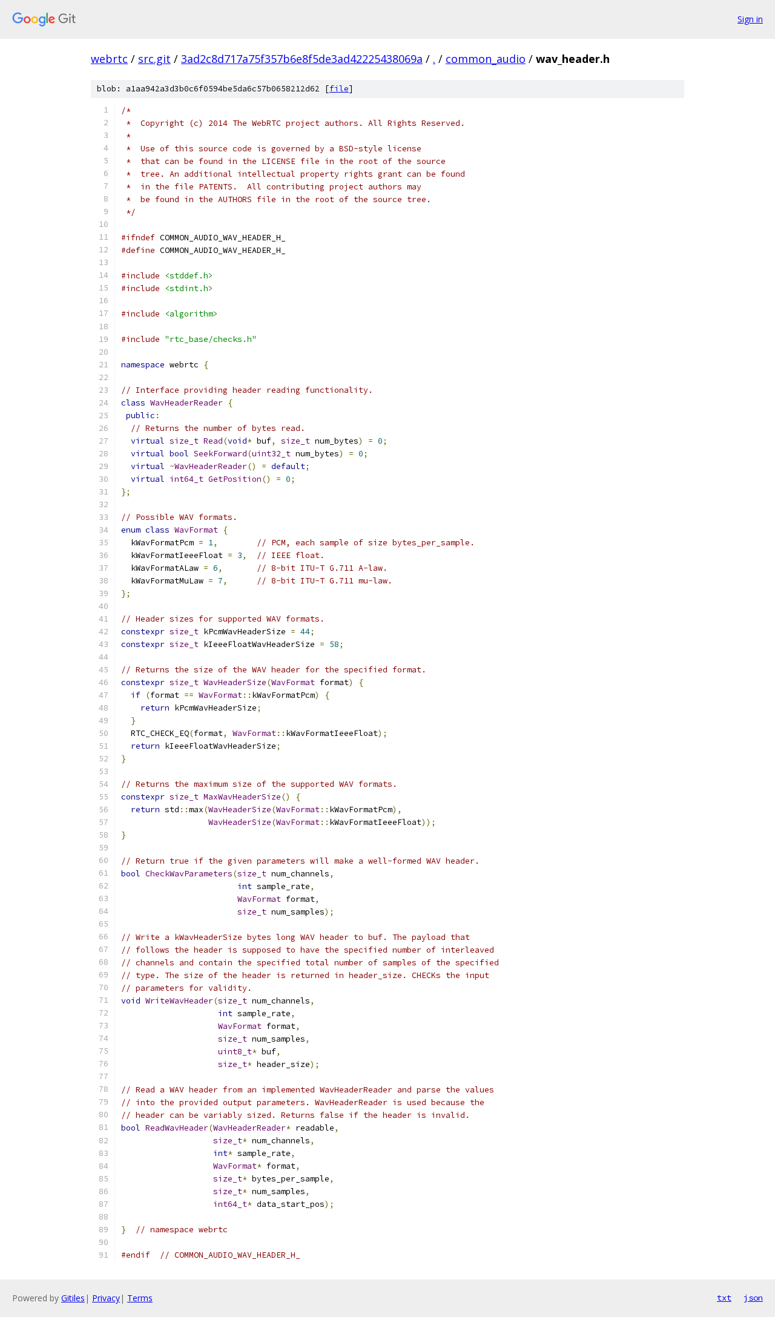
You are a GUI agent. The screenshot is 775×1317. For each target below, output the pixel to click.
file (339, 89)
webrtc (109, 58)
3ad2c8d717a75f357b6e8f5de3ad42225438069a (302, 58)
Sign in (750, 19)
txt (724, 1297)
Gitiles (73, 1298)
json (753, 1297)
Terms (140, 1298)
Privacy (106, 1298)
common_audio (486, 58)
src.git (154, 58)
